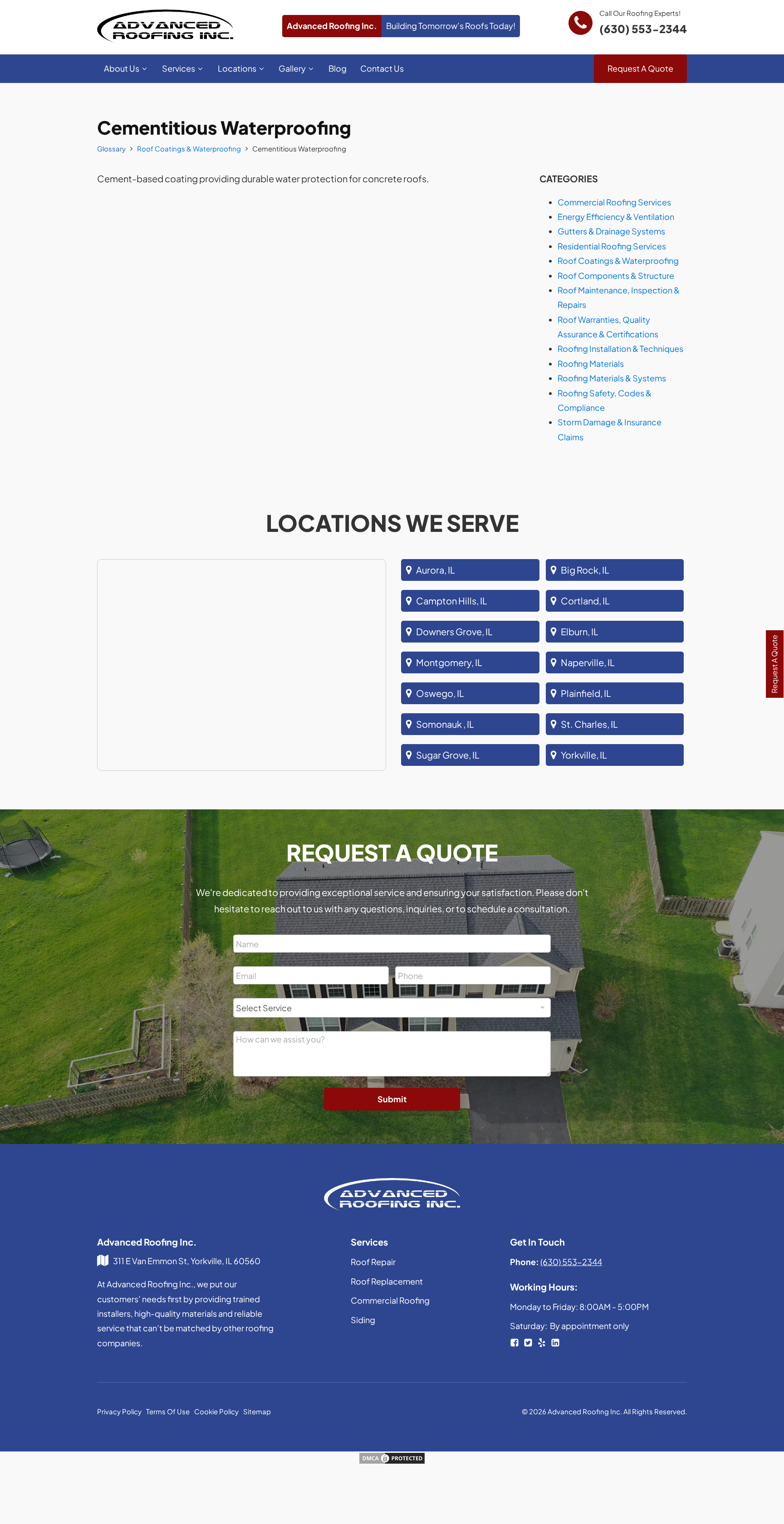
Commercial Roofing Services (614, 202)
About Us (121, 68)
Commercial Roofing (390, 1300)
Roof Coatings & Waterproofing (189, 148)
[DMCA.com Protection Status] (392, 1461)
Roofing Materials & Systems (612, 378)
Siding (363, 1320)
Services (178, 68)
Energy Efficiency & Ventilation (616, 216)
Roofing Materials (591, 363)
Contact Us (382, 68)
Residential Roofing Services (612, 246)
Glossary (111, 148)
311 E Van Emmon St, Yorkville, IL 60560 (186, 1261)
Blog (337, 68)
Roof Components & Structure (616, 275)
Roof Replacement (387, 1281)
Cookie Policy (216, 1411)
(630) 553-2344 (643, 28)
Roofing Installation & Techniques (620, 348)
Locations (237, 68)
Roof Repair (373, 1261)
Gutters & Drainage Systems (611, 231)
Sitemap (257, 1411)
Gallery (292, 68)
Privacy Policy (119, 1411)
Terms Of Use (168, 1411)
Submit (392, 1099)
